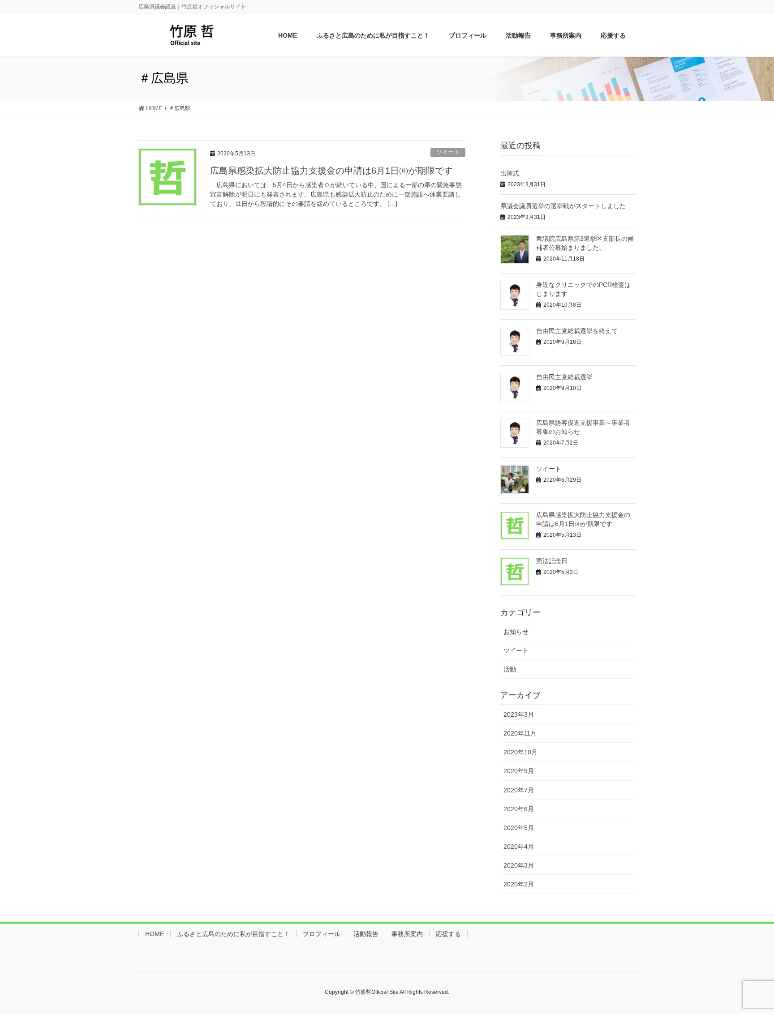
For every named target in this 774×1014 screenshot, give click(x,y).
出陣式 (509, 173)
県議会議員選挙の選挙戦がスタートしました (563, 206)
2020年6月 (518, 809)
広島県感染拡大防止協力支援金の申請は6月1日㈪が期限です (331, 170)
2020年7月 (518, 790)
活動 (509, 669)
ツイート (448, 152)
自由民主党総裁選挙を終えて (577, 330)
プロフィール (321, 933)
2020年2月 (518, 884)
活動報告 (365, 933)
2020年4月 (518, 846)
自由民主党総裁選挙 (564, 377)
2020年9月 (518, 770)
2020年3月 (518, 865)
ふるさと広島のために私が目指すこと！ (233, 933)
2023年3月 (518, 714)
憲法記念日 (552, 561)
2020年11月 (520, 733)
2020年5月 (518, 827)
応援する (448, 933)
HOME (154, 933)
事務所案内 (407, 933)
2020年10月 (520, 752)
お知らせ (516, 631)
